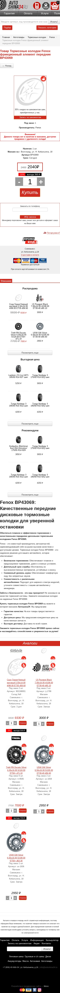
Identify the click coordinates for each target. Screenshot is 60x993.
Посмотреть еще (30, 352)
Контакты (46, 943)
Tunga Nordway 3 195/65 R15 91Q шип (18, 405)
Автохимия (35, 961)
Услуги (44, 13)
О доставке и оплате (30, 255)
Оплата (28, 13)
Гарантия (9, 13)
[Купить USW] (44, 739)
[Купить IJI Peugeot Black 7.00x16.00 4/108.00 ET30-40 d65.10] (43, 667)
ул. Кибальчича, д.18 (29, 967)
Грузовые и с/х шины (34, 956)
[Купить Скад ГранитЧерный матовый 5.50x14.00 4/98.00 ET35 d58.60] (16, 667)
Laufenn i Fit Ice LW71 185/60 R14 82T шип (18, 376)
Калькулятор (52, 940)
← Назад (6, 65)
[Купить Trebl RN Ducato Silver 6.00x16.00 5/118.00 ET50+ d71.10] (16, 755)
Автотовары (46, 961)
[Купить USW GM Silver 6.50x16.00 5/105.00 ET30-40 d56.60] (44, 755)
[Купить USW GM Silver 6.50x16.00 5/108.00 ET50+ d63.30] (16, 842)
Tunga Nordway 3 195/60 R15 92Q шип (40, 405)
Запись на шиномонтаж (19, 943)
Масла (25, 961)
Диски (48, 956)
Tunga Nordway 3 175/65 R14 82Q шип (40, 376)
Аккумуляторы (14, 961)
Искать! (54, 21)
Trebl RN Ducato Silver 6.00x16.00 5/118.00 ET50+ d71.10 (18, 336)
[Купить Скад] (16, 652)
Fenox (38, 127)
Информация (37, 940)
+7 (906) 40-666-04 (11, 967)
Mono (46, 986)
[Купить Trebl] (16, 739)
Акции (37, 943)
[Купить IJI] (44, 652)
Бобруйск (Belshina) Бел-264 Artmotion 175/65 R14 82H (18, 448)
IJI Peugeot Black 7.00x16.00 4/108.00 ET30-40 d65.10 (40, 306)
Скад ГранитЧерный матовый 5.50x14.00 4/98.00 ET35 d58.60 (18, 306)
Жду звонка (30, 217)
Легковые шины (16, 956)
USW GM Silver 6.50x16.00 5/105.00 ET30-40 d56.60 (40, 335)
